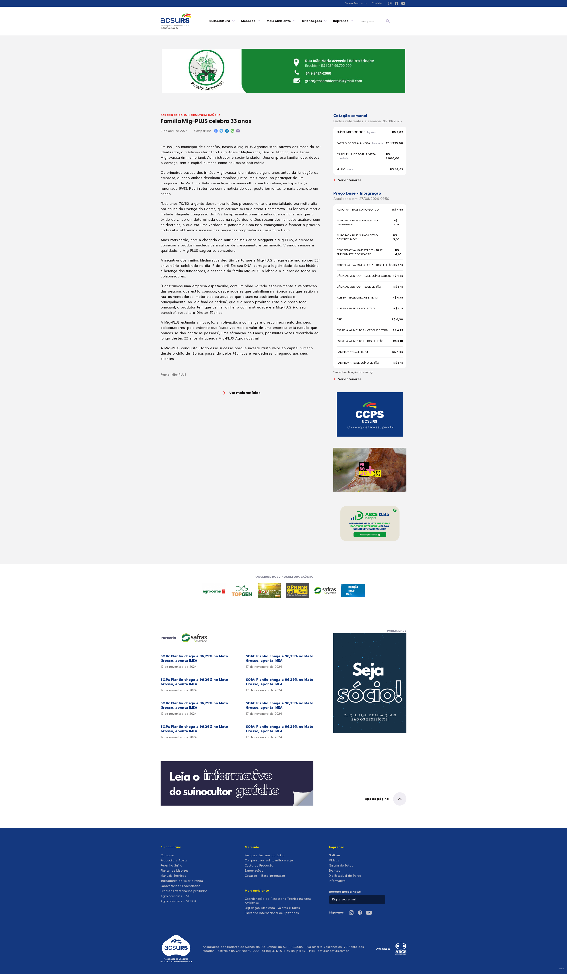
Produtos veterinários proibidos (184, 891)
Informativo (337, 881)
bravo (561, 969)
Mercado (248, 21)
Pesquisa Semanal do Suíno (265, 855)
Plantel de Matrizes (174, 871)
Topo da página (376, 799)
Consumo (167, 855)
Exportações (254, 871)
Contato (377, 3)
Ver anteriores (349, 180)
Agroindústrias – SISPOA (179, 901)
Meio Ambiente (279, 21)
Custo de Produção (259, 866)
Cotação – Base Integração (265, 876)
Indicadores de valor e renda (182, 881)
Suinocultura (219, 21)
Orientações (312, 21)
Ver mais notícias (244, 392)
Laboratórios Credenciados (180, 886)
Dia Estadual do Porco (345, 876)
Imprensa (341, 21)
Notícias (334, 855)
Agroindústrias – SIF (175, 896)
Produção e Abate (174, 861)
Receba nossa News (345, 892)
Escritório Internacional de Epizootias (272, 913)
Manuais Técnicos (173, 876)
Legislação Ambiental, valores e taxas (272, 908)
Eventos (334, 871)
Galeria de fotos (341, 866)
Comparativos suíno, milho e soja (269, 861)
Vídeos (334, 861)
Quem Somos (354, 3)
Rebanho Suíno (171, 866)
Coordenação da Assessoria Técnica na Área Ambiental (278, 901)
